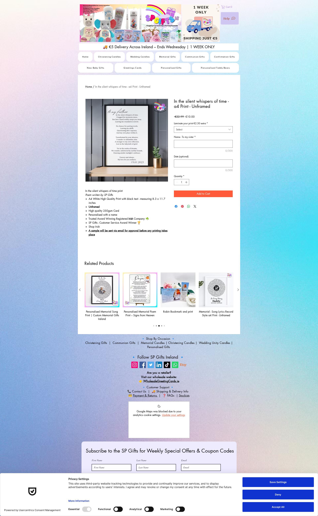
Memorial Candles (153, 365)
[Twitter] (151, 387)
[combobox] (203, 129)
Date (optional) (181, 156)
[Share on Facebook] (176, 206)
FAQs (171, 417)
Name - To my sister (185, 136)
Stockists (184, 417)
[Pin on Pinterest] (182, 206)
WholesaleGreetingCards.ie (161, 403)
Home (88, 86)
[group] (159, 318)
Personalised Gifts (159, 369)
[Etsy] (183, 387)
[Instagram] (134, 387)
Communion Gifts (124, 365)
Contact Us (138, 413)
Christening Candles (181, 365)
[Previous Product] (80, 312)
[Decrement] (176, 182)
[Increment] (187, 182)
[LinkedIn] (159, 387)
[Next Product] (238, 312)
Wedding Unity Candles (214, 365)
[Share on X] (195, 206)
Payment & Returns (145, 417)
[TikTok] (167, 387)
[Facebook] (142, 387)
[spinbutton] (182, 182)
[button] (234, 7)
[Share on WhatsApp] (189, 206)
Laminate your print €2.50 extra (191, 123)
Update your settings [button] (173, 437)
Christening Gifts (96, 365)
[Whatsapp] (175, 387)
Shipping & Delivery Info (172, 413)
